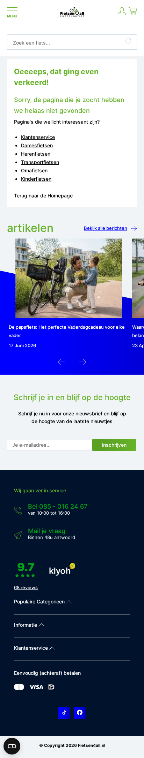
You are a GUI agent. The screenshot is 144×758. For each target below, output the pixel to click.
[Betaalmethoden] (19, 688)
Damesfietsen (37, 145)
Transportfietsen (40, 162)
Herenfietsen (35, 154)
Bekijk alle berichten (105, 228)
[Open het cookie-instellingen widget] (11, 746)
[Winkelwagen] (133, 14)
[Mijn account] (122, 14)
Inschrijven (114, 445)
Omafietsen (34, 170)
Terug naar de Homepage (43, 195)
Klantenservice (38, 137)
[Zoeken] (129, 42)
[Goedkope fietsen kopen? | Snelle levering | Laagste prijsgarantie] (72, 16)
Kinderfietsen (36, 179)
